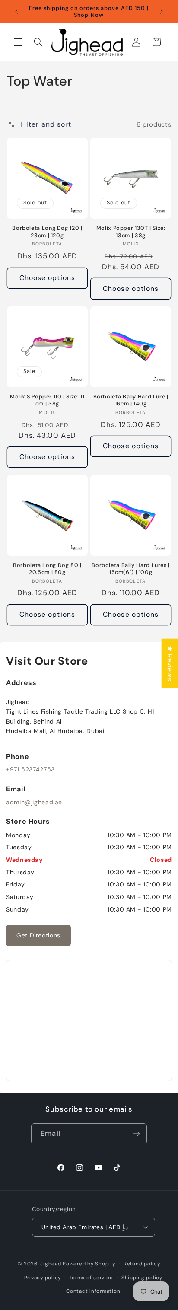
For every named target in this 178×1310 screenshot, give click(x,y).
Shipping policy (141, 1278)
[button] (18, 42)
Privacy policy (42, 1278)
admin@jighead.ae (34, 802)
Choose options (47, 277)
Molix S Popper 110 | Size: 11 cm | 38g (47, 400)
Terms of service (91, 1278)
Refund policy (142, 1264)
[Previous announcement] (16, 11)
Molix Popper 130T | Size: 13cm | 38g (130, 232)
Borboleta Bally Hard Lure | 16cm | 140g (130, 400)
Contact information (93, 1291)
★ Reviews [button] (170, 663)
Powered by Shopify (89, 1264)
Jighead (50, 1264)
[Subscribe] (136, 1133)
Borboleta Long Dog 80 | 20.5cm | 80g (47, 569)
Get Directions (38, 935)
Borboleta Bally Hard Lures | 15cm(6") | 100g (131, 569)
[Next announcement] (161, 11)
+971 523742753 (30, 769)
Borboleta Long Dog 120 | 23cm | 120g (47, 232)
